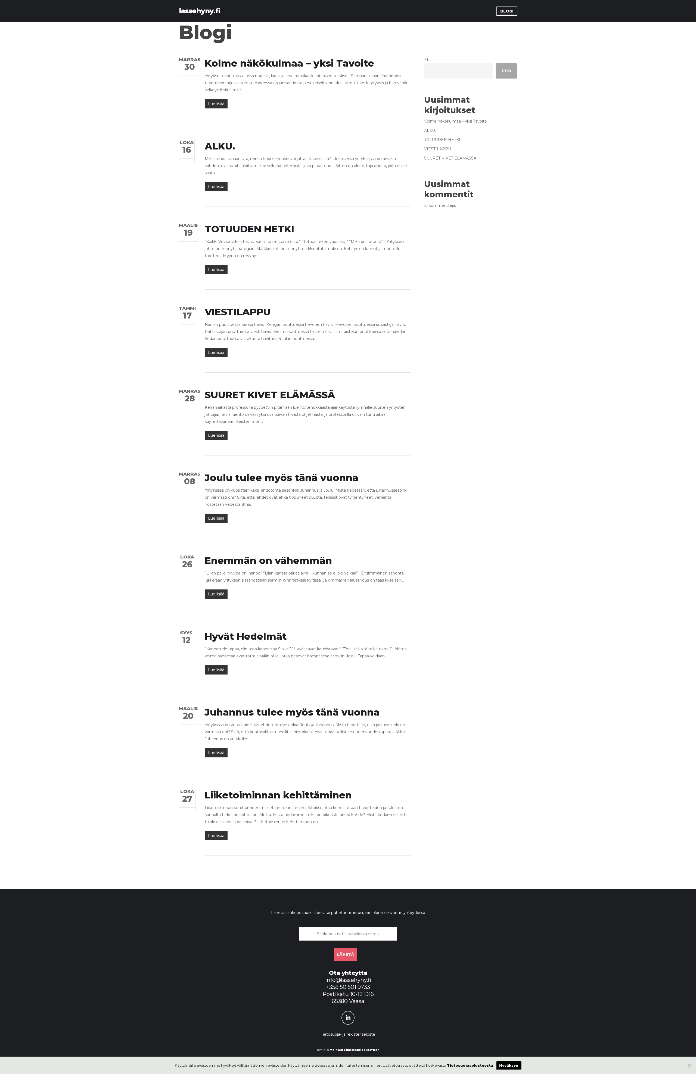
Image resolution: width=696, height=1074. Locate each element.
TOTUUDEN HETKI (249, 229)
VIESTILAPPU (238, 312)
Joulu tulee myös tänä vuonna (281, 477)
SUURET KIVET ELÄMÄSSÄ (270, 395)
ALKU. (220, 146)
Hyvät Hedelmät (246, 636)
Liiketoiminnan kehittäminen (278, 795)
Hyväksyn (508, 1065)
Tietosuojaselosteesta (470, 1065)
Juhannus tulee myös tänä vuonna (292, 712)
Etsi (427, 59)
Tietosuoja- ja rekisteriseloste (348, 1034)
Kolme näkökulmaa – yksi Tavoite (289, 63)
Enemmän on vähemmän (268, 560)
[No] (689, 1065)
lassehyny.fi (199, 11)
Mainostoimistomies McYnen (355, 1050)
